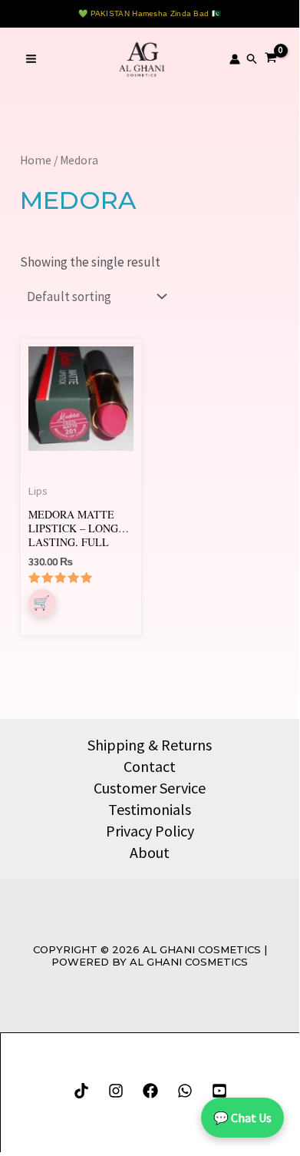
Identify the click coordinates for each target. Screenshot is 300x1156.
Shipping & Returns (149, 744)
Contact (150, 766)
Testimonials (149, 809)
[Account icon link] (234, 59)
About (150, 852)
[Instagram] (116, 1090)
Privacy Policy (150, 830)
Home (35, 160)
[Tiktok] (81, 1090)
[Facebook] (150, 1090)
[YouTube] (219, 1090)
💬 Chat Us (242, 1117)
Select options (42, 603)
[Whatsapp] (185, 1090)
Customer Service (150, 787)
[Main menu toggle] (31, 59)
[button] (252, 59)
